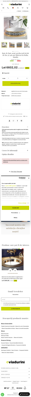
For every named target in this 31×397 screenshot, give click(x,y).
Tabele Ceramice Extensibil (8, 326)
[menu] (29, 4)
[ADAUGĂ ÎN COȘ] (10, 270)
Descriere (5, 127)
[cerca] (2, 4)
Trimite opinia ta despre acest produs (13, 116)
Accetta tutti (15, 207)
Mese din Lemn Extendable (22, 326)
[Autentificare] (18, 8)
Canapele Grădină (23, 350)
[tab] (15, 127)
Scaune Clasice (5, 343)
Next (28, 28)
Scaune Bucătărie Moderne (16, 343)
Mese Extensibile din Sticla (8, 328)
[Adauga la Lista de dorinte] (15, 270)
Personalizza (14, 212)
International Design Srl (10, 368)
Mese (3, 331)
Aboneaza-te (16, 308)
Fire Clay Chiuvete (16, 171)
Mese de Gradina (18, 337)
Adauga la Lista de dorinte (16, 114)
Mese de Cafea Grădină (7, 352)
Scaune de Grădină (21, 345)
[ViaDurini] (15, 4)
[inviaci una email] (3, 8)
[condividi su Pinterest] (21, 121)
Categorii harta (16, 381)
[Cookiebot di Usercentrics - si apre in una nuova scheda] (19, 178)
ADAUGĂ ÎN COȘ (15, 83)
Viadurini (4, 371)
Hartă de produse (7, 381)
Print (26, 116)
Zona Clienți (5, 374)
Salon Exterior (14, 350)
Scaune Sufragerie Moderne (8, 345)
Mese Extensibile (6, 323)
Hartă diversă (15, 383)
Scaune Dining (6, 340)
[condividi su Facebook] (17, 121)
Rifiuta (15, 217)
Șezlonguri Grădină (6, 350)
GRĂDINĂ (4, 347)
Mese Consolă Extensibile (22, 328)
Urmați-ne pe (5, 377)
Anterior (19, 11)
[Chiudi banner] (28, 178)
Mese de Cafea (5, 335)
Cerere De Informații (9, 150)
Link (15, 304)
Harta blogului (24, 381)
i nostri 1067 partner (10, 185)
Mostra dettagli (22, 203)
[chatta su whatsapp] (2, 394)
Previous (3, 28)
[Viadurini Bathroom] (15, 104)
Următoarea (25, 11)
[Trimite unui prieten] (9, 121)
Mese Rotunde (4, 333)
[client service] (8, 8)
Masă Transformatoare (6, 337)
